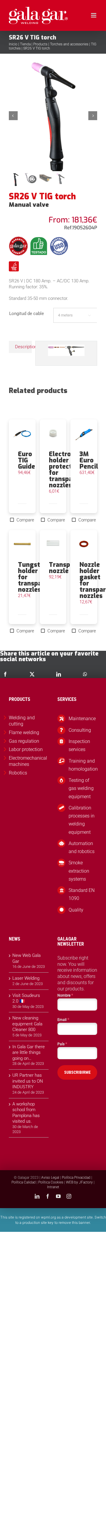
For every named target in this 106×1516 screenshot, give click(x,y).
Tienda (25, 44)
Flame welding (24, 732)
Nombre (65, 995)
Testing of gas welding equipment (81, 788)
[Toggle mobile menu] (94, 15)
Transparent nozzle (68, 568)
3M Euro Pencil (89, 460)
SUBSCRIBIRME (77, 1072)
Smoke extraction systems (79, 871)
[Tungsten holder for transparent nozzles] (22, 546)
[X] (32, 674)
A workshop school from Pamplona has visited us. (26, 1112)
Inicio (13, 44)
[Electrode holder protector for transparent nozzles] (53, 435)
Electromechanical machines (28, 761)
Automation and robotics (82, 847)
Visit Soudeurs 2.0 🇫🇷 (26, 998)
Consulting (80, 730)
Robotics (18, 773)
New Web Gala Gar (26, 958)
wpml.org (48, 1217)
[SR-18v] (53, 115)
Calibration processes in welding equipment (82, 820)
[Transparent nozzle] (53, 546)
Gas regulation (24, 741)
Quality (76, 910)
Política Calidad (23, 1182)
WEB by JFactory (79, 1182)
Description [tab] (23, 346)
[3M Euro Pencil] (84, 435)
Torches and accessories (69, 44)
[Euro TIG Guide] (22, 435)
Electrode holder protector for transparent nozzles (67, 469)
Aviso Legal (50, 1177)
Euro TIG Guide (26, 460)
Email (63, 1019)
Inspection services (79, 745)
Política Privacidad (76, 1177)
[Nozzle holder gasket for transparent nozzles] (84, 546)
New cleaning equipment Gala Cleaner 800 (27, 1023)
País (62, 1043)
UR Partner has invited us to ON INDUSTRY (27, 1081)
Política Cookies (50, 1182)
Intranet (53, 1187)
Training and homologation (83, 765)
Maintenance (82, 718)
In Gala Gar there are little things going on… (28, 1052)
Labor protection (26, 749)
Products (40, 44)
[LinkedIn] (58, 674)
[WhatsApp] (85, 674)
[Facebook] (5, 674)
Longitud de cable (26, 313)
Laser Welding (25, 978)
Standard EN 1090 (82, 894)
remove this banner (74, 1222)
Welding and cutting (22, 721)
